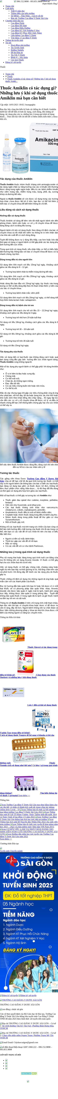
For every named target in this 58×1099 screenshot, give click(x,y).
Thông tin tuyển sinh (14, 40)
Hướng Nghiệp (17, 50)
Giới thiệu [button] (9, 8)
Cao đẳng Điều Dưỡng (20, 28)
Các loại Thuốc (17, 60)
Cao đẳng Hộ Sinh (19, 25)
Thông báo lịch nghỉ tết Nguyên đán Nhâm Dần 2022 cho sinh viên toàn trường (29, 823)
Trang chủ (9, 6)
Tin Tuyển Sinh (17, 47)
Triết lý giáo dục (18, 11)
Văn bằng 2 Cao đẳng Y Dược (24, 38)
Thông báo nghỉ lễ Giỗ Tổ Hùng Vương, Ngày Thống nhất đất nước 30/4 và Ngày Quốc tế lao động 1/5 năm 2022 (28, 814)
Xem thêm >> (24, 795)
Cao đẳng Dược (17, 23)
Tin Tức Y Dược (18, 55)
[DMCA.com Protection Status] (29, 1074)
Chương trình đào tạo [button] (14, 21)
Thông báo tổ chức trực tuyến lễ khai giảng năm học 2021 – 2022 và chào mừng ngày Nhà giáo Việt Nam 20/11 (29, 825)
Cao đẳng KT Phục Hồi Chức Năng (26, 33)
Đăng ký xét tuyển (13, 62)
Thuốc (10, 76)
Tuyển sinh (5, 851)
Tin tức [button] (8, 43)
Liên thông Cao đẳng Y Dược (23, 35)
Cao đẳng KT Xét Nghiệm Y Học (25, 30)
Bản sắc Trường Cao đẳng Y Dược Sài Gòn (29, 18)
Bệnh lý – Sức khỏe (19, 57)
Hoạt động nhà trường (20, 45)
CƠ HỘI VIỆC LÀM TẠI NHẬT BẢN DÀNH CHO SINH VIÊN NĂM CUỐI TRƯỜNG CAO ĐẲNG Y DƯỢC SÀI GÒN (28, 831)
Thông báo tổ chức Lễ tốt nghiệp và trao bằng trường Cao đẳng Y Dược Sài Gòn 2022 (28, 810)
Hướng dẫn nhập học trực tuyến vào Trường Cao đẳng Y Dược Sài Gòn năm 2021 (27, 835)
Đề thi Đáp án (17, 52)
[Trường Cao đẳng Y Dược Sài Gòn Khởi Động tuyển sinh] (29, 922)
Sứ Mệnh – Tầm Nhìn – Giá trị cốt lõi (27, 16)
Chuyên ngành (16, 851)
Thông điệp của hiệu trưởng (23, 13)
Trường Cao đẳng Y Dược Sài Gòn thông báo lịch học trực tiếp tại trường (28, 818)
